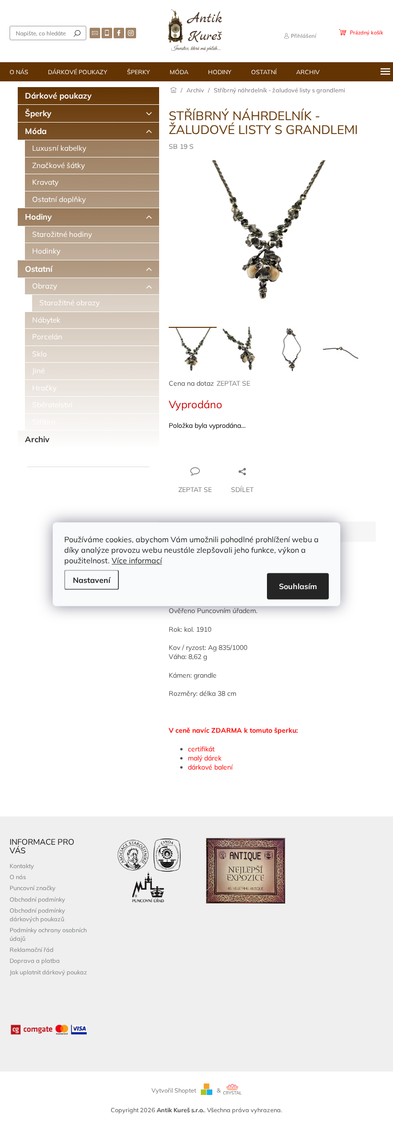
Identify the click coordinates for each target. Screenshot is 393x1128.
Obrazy (44, 285)
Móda (35, 131)
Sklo (39, 353)
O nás (18, 877)
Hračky (44, 387)
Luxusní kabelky (59, 148)
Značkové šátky (58, 165)
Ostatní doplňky (59, 199)
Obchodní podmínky (37, 899)
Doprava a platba (35, 960)
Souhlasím (298, 586)
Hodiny (38, 217)
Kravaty (45, 182)
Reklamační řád (32, 949)
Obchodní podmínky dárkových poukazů (37, 914)
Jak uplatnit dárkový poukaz (48, 972)
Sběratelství (52, 404)
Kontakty (22, 866)
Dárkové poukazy (58, 95)
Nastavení (91, 579)
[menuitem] (19, 71)
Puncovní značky (33, 888)
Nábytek (46, 319)
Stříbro (44, 421)
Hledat (77, 33)
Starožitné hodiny (62, 234)
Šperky (38, 113)
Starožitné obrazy (69, 302)
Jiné (38, 370)
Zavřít (220, 452)
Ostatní (38, 269)
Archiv (37, 439)
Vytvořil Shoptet (173, 1090)
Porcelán (47, 336)
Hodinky (46, 251)
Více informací (137, 560)
